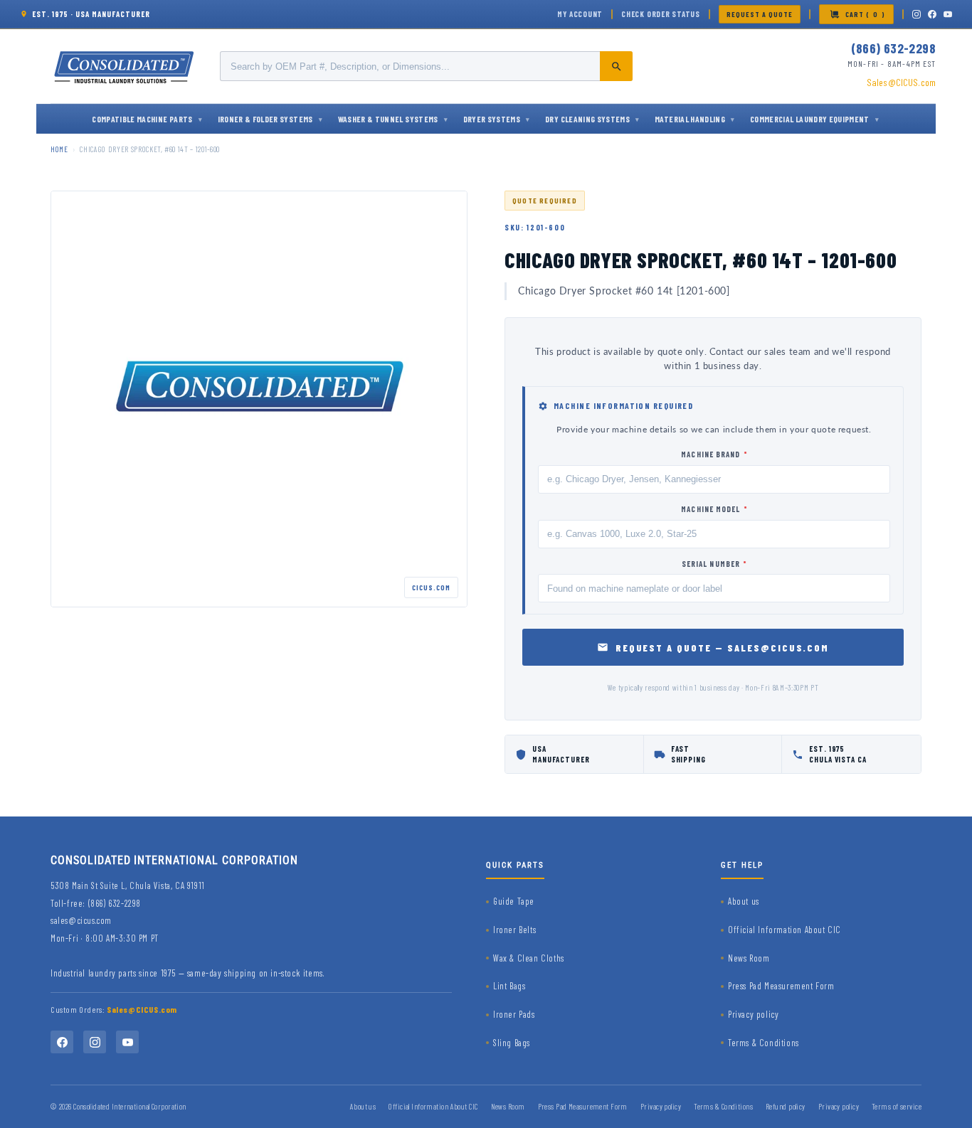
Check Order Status (660, 13)
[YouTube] (948, 14)
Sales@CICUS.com (901, 82)
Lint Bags (509, 985)
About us (743, 901)
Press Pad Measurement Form (781, 985)
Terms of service (896, 1106)
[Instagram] (916, 14)
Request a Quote (760, 14)
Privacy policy (753, 1014)
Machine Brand (714, 454)
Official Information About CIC (784, 929)
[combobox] (426, 66)
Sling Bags (511, 1042)
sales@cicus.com (81, 920)
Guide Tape (513, 901)
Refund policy (785, 1106)
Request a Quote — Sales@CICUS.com (723, 648)
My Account (580, 13)
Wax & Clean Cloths (528, 958)
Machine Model (714, 509)
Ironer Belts (514, 929)
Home (59, 149)
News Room (748, 958)
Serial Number (714, 563)
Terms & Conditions (763, 1042)
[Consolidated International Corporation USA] (125, 66)
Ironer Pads (514, 1014)
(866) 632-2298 (893, 48)
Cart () (865, 14)
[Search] (616, 66)
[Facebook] (932, 14)
